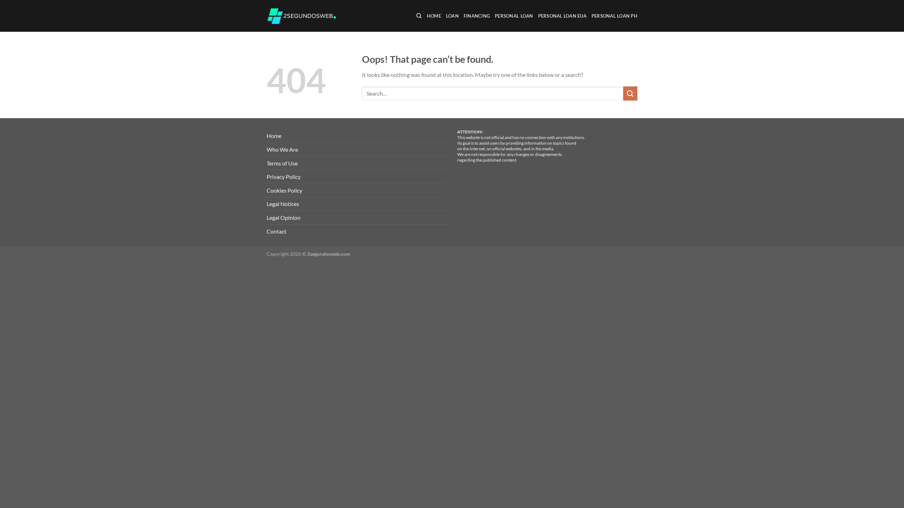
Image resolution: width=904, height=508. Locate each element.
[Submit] (630, 93)
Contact (276, 231)
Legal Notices (283, 203)
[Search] (419, 16)
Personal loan (514, 16)
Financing (477, 16)
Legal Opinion (284, 217)
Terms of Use (282, 163)
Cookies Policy (284, 190)
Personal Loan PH (614, 16)
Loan (452, 16)
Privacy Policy (284, 176)
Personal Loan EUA (562, 16)
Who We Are (282, 149)
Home (434, 16)
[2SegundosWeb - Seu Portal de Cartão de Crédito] (302, 16)
